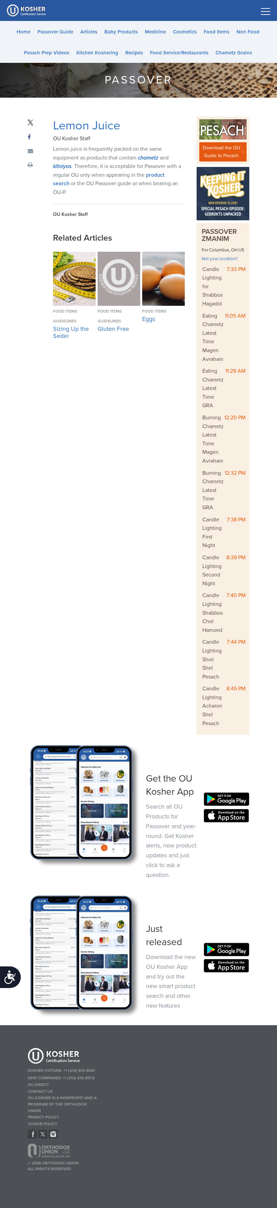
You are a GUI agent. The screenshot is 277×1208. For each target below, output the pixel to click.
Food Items (216, 32)
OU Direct (38, 1084)
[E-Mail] (30, 151)
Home (23, 32)
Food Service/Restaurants (179, 53)
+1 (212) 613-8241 (79, 1070)
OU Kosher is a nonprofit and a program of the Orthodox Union (62, 1104)
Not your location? (219, 259)
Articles (88, 32)
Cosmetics (185, 32)
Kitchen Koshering (97, 53)
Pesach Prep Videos (46, 53)
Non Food (247, 32)
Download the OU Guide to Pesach (221, 151)
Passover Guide (55, 32)
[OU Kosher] (63, 1056)
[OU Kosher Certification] (27, 10)
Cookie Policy (42, 1123)
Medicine (155, 32)
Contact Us (40, 1091)
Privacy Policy (43, 1117)
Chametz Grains (234, 53)
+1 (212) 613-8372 (78, 1078)
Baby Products (121, 32)
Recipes (134, 53)
